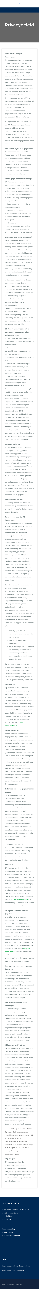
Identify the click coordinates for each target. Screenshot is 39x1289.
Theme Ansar (18, 1284)
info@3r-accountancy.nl (20, 899)
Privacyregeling (7, 1232)
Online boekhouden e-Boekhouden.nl (16, 1266)
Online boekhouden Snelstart (13, 1271)
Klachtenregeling (8, 1229)
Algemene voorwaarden (11, 1235)
